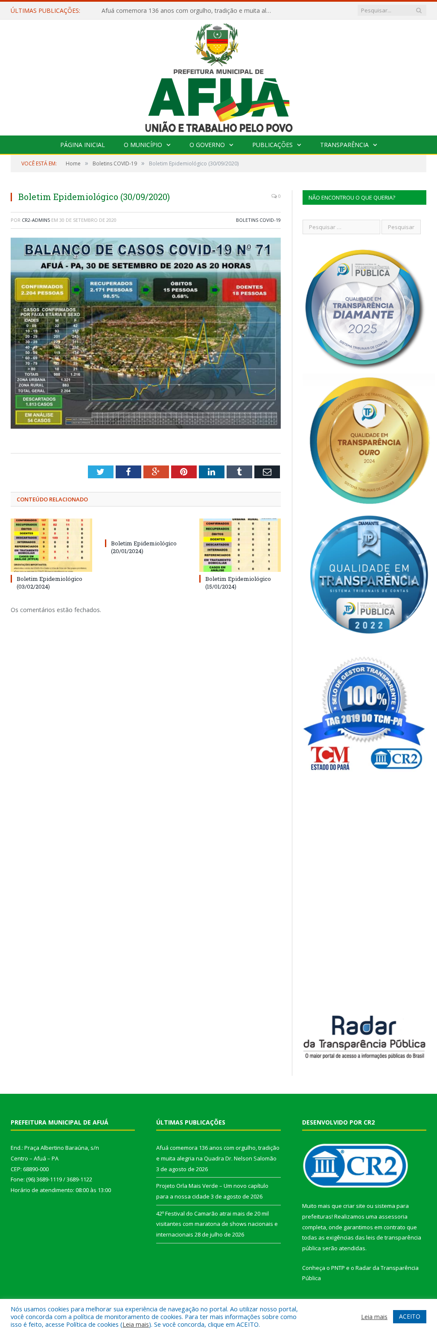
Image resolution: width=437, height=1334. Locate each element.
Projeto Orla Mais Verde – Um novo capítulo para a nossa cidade (189, 11)
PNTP (338, 1268)
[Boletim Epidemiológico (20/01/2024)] (145, 527)
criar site (354, 1206)
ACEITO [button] (409, 1316)
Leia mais (135, 1324)
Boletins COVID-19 (258, 220)
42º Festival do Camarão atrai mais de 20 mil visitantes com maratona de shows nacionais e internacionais (217, 1224)
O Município (143, 145)
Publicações (272, 145)
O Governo (207, 145)
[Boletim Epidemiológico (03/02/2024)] (51, 545)
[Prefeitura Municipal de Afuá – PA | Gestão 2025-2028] (218, 75)
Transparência (344, 145)
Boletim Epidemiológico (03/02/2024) (49, 582)
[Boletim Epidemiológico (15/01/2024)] (240, 545)
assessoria (393, 1216)
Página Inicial (82, 145)
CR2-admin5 (36, 220)
